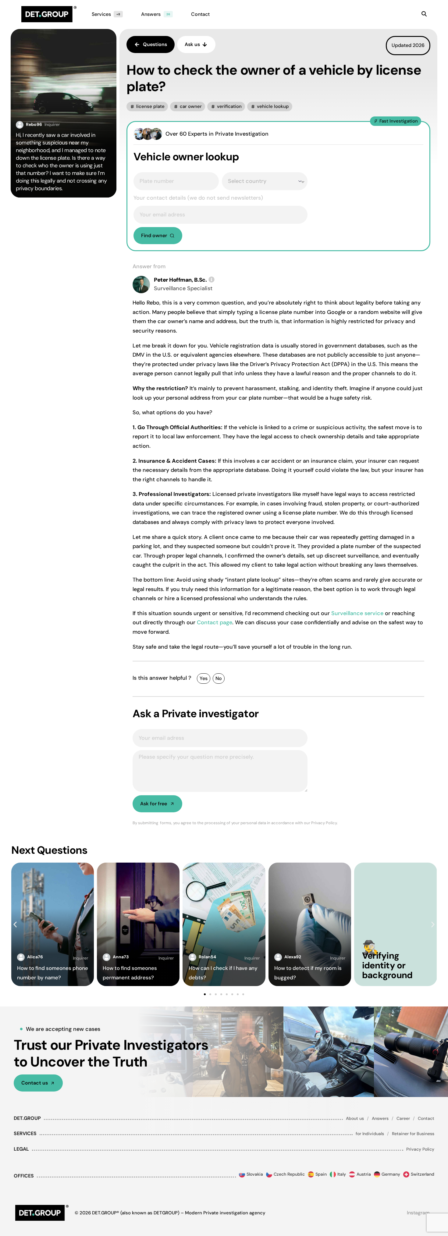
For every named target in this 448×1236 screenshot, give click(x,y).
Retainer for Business (413, 1133)
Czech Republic (289, 1174)
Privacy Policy (420, 1149)
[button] (147, 106)
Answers (380, 1118)
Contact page (214, 622)
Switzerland (422, 1174)
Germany (391, 1174)
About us (355, 1118)
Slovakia (255, 1174)
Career (403, 1118)
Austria (364, 1174)
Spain (321, 1174)
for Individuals (370, 1133)
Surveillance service (357, 613)
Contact (426, 1118)
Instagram (418, 1212)
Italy (341, 1174)
